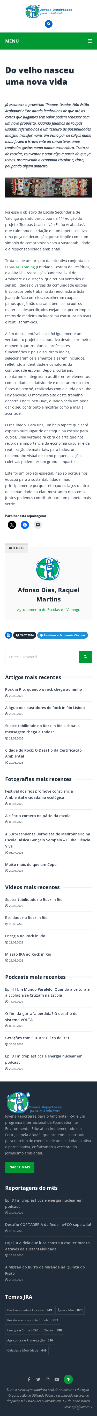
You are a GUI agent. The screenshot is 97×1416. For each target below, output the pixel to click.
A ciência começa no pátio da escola (38, 815)
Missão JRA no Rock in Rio (28, 954)
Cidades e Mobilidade (27, 1350)
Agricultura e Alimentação (30, 1340)
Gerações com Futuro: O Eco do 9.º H (38, 1037)
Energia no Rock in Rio (25, 935)
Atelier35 (86, 1407)
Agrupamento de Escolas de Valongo (48, 609)
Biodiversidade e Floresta (29, 1310)
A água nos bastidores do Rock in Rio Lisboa (45, 707)
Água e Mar (70, 1310)
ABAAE (35, 1134)
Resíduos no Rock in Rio (26, 917)
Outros (53, 1330)
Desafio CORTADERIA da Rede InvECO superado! (48, 1224)
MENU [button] (12, 41)
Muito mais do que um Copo (31, 864)
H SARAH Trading (20, 266)
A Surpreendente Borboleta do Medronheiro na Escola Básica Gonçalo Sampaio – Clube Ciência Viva (47, 840)
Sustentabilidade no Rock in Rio (34, 899)
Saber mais (20, 1167)
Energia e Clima (22, 1330)
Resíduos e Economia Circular (64, 635)
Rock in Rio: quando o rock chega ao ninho (43, 689)
